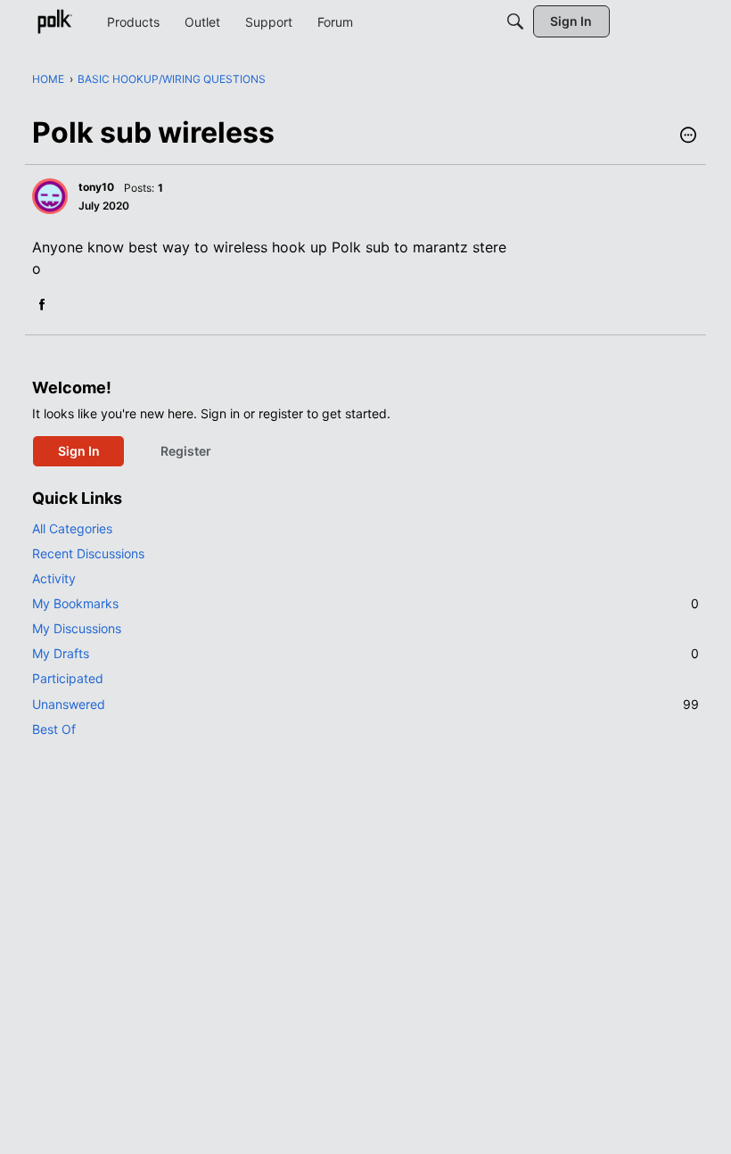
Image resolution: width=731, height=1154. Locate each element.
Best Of (54, 729)
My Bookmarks (365, 603)
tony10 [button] (96, 187)
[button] (688, 136)
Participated (67, 678)
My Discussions (76, 628)
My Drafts (365, 653)
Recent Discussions (88, 553)
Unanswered (365, 704)
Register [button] (185, 450)
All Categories (72, 528)
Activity (54, 578)
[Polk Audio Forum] (54, 21)
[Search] (515, 21)
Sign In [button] (79, 450)
